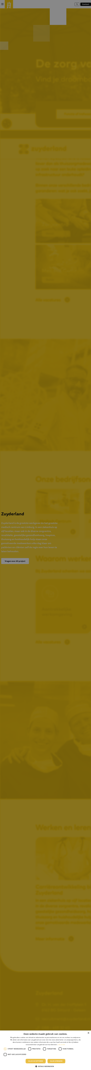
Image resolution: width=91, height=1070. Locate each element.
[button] (45, 1066)
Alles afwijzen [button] (56, 1061)
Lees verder (61, 1044)
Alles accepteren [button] (35, 1061)
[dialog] (45, 1050)
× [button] (88, 1033)
